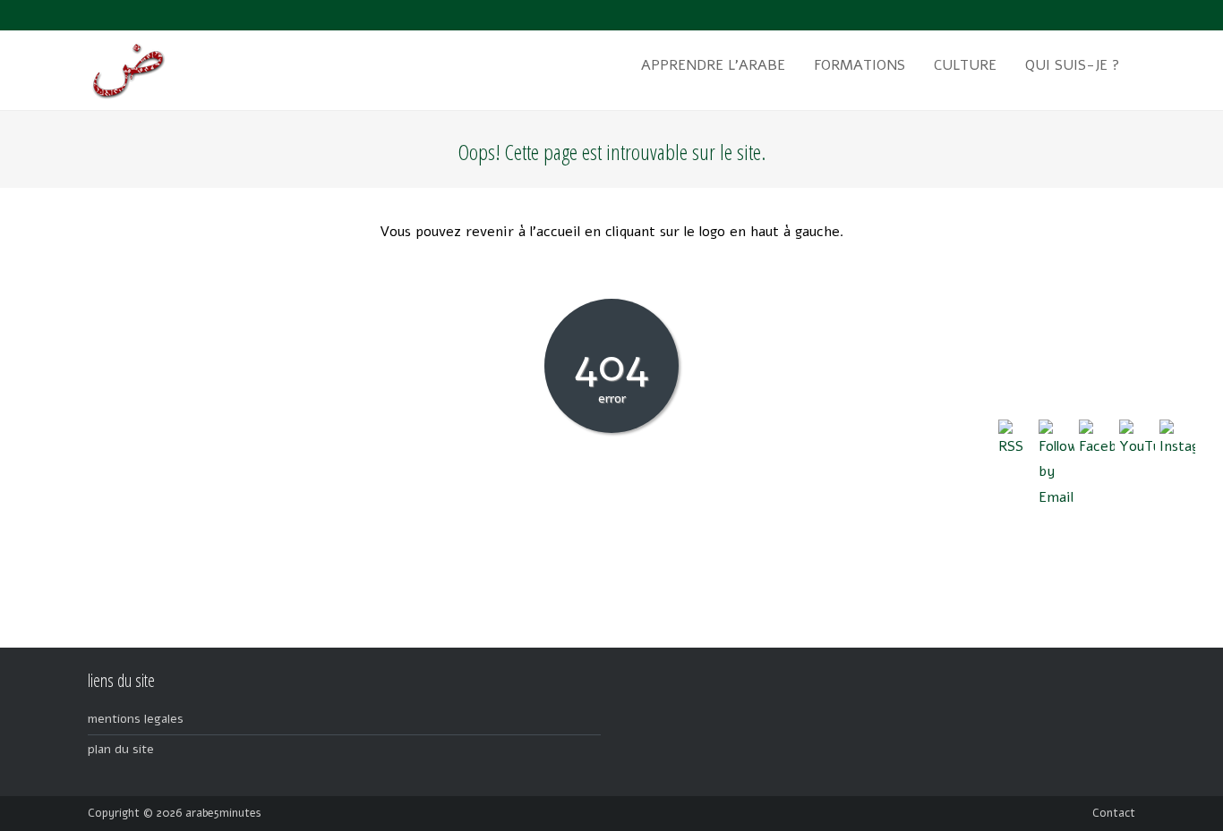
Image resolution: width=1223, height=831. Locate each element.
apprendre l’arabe (713, 65)
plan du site (121, 749)
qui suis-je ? (1072, 65)
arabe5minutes (223, 813)
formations (859, 65)
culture (965, 65)
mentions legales (136, 718)
